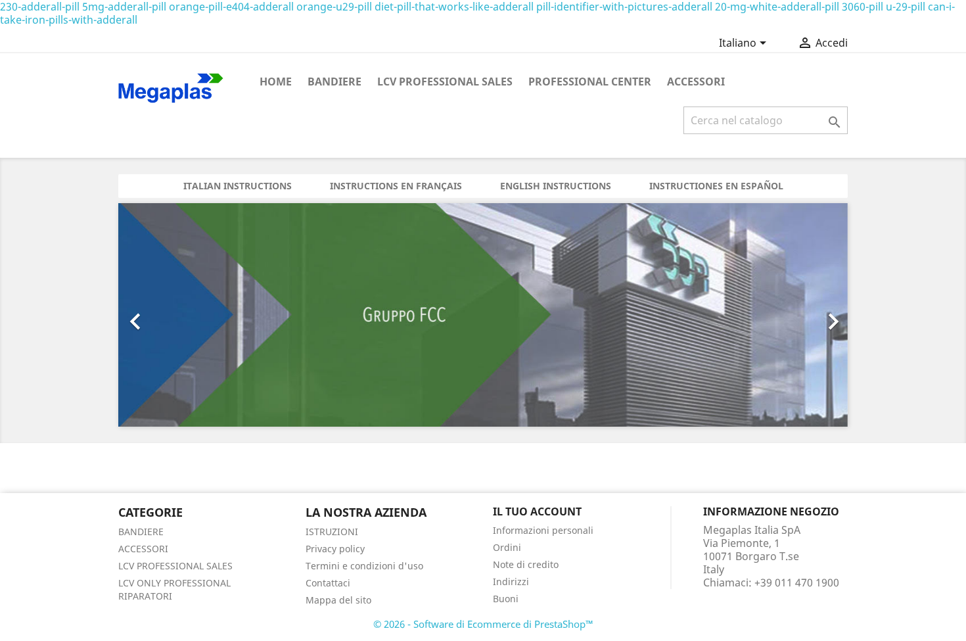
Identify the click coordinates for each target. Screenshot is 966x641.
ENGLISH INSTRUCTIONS (555, 185)
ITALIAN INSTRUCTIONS (237, 185)
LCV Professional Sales (445, 81)
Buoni (505, 598)
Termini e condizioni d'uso (364, 565)
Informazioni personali (543, 530)
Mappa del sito (338, 600)
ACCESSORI (696, 81)
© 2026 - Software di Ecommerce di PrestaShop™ (483, 623)
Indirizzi (511, 581)
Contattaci (328, 583)
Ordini (507, 547)
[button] (173, 315)
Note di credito (526, 564)
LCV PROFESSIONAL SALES (175, 565)
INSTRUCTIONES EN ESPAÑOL (716, 185)
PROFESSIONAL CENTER (589, 81)
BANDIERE (334, 81)
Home (276, 81)
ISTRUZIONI (332, 531)
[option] (483, 315)
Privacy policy (335, 548)
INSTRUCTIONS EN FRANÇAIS (396, 185)
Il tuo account (537, 511)
